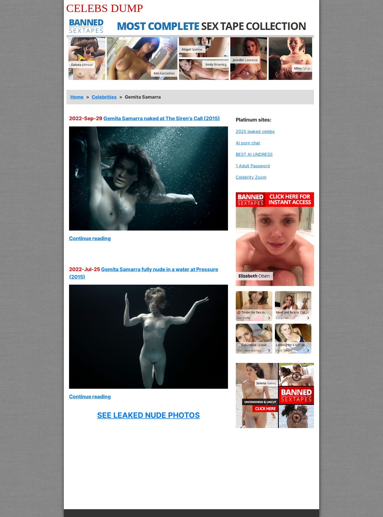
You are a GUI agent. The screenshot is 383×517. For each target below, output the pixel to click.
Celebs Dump (104, 8)
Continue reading (90, 238)
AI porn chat (248, 142)
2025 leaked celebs (255, 131)
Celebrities (104, 97)
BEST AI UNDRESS (254, 154)
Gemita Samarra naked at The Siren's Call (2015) (161, 118)
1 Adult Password (253, 165)
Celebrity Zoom (251, 177)
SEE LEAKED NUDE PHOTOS (148, 415)
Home (77, 97)
